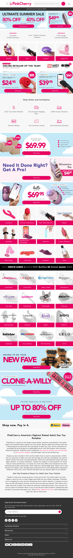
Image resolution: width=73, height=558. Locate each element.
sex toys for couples (22, 452)
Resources (9, 531)
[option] (36, 9)
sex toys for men (61, 450)
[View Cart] (69, 4)
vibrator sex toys (47, 490)
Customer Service (12, 526)
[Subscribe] (60, 512)
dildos (38, 490)
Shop (7, 535)
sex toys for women (47, 450)
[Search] (63, 4)
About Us (8, 539)
